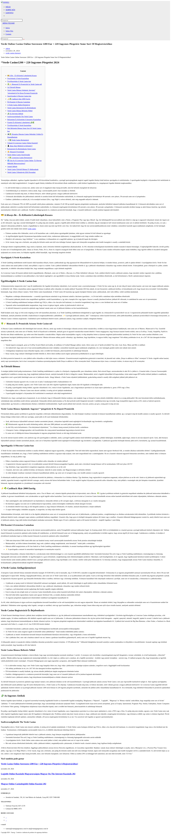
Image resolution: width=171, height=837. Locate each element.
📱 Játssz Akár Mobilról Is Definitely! (20, 146)
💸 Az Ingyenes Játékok (15, 114)
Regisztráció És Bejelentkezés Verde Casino (21, 149)
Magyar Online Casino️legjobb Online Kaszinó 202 (23, 784)
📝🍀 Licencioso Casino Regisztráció (19, 158)
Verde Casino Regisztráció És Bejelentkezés (21, 108)
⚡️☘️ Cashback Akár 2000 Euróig (18, 99)
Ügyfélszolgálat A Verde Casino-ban (19, 81)
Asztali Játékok (12, 166)
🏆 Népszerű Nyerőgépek (15, 152)
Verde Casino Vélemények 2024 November (21, 172)
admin (8, 48)
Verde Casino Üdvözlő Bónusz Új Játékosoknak (22, 169)
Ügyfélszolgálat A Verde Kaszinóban (19, 125)
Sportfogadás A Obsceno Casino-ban (19, 96)
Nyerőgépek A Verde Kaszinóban (18, 78)
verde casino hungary (13, 53)
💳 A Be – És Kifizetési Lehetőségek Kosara (22, 75)
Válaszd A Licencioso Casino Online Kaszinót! (22, 143)
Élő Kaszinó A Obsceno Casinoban (18, 102)
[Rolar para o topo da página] (1, 834)
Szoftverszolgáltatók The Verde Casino (20, 116)
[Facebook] (6, 817)
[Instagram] (6, 820)
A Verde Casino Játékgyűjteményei (18, 105)
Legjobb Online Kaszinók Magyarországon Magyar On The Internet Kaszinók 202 (38, 774)
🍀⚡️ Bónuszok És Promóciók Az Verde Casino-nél (24, 84)
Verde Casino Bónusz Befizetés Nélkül (19, 111)
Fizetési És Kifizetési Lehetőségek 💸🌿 (20, 122)
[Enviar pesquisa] (24, 39)
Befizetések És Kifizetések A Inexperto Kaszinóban (24, 119)
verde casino (32, 229)
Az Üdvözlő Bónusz (13, 87)
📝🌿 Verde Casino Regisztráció (18, 140)
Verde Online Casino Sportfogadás (18, 155)
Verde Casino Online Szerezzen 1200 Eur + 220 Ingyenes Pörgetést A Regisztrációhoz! (39, 764)
